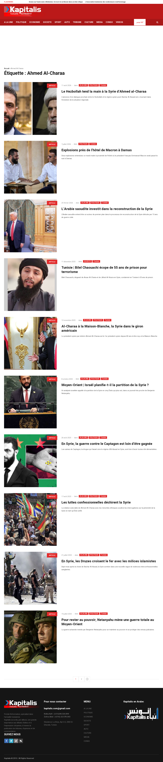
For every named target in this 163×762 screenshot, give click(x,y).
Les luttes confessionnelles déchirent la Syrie (96, 502)
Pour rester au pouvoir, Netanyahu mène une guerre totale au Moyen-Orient (107, 622)
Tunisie (103, 85)
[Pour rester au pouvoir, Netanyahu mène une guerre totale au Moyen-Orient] (30, 637)
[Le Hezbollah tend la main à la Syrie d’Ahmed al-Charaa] (30, 108)
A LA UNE (83, 85)
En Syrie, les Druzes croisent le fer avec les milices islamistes (108, 561)
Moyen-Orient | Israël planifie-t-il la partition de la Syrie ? (105, 385)
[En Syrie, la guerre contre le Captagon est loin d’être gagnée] (30, 460)
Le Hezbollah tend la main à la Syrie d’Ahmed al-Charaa (103, 91)
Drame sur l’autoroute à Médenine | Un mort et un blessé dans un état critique (35, 2)
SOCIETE (87, 261)
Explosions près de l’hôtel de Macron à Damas (96, 150)
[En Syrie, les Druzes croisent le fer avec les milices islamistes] (30, 578)
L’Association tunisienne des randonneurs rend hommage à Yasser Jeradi (90, 2)
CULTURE (87, 733)
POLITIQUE (94, 85)
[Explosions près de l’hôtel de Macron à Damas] (30, 167)
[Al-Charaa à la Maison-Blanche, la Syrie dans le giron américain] (30, 343)
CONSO (87, 741)
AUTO (86, 729)
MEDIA (86, 737)
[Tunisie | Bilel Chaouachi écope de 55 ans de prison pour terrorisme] (30, 284)
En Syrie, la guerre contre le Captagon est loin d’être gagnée (106, 443)
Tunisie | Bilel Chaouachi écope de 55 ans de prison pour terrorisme (104, 269)
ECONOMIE (88, 716)
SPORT (86, 725)
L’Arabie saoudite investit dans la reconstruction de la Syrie (107, 209)
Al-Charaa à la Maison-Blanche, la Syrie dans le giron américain (102, 328)
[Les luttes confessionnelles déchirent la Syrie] (30, 519)
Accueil (6, 68)
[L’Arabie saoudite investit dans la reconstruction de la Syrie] (30, 225)
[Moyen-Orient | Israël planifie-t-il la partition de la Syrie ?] (30, 402)
